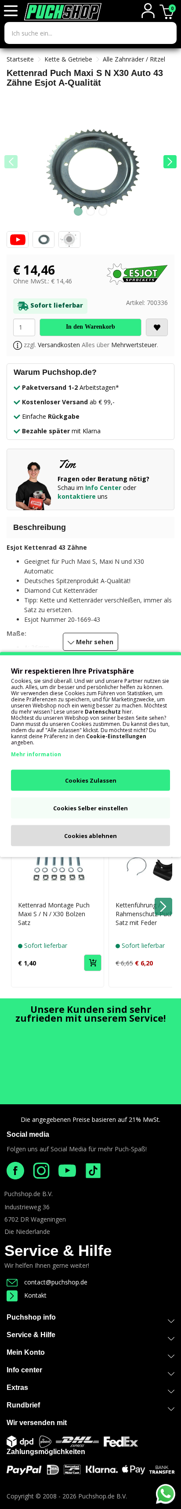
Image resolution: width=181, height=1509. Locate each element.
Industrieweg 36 (27, 1207)
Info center (24, 1370)
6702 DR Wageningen (35, 1219)
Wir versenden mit (37, 1422)
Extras (17, 1387)
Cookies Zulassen (90, 780)
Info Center (103, 487)
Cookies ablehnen (90, 836)
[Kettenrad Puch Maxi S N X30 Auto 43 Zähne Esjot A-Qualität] (90, 168)
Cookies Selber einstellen (90, 808)
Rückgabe (64, 416)
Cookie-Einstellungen (116, 736)
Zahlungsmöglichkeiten (46, 1451)
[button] (170, 161)
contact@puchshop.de (55, 1282)
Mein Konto (26, 1352)
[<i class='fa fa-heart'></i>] (157, 327)
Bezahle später (46, 431)
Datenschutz (103, 711)
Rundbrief (23, 1405)
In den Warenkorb (90, 326)
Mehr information (36, 754)
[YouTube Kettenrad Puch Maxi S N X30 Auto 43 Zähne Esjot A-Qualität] (19, 242)
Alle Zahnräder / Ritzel (134, 59)
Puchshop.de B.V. (28, 1194)
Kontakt (35, 1295)
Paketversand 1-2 (50, 387)
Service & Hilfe (58, 1250)
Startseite (20, 59)
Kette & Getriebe (68, 59)
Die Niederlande (27, 1231)
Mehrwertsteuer (134, 345)
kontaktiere (77, 496)
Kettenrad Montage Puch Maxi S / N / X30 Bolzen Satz (54, 914)
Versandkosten (59, 345)
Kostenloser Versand (55, 402)
